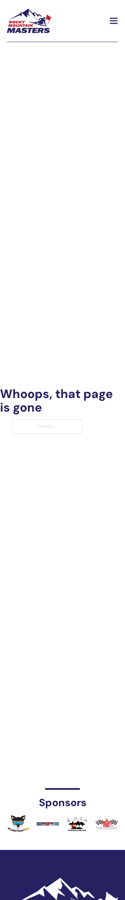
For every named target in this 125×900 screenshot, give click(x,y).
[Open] (113, 20)
